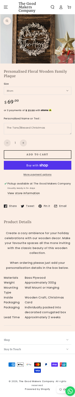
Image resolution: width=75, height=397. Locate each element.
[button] (52, 7)
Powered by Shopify (37, 389)
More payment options (38, 174)
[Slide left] (57, 59)
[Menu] (5, 7)
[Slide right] (69, 59)
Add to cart (37, 154)
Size (6, 84)
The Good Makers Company (36, 381)
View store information (24, 193)
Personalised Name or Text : (22, 118)
